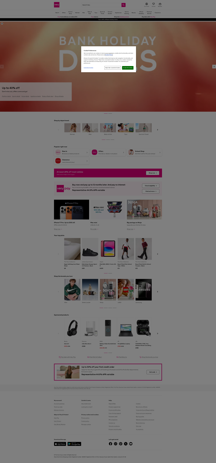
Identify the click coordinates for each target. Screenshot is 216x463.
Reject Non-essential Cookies (112, 67)
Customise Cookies (88, 67)
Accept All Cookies (127, 67)
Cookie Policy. (109, 55)
